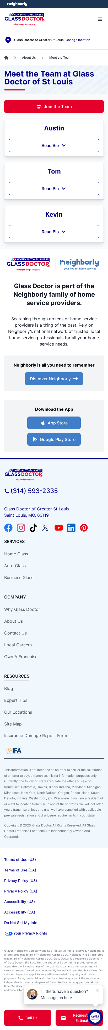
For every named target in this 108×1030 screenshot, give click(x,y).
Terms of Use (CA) (20, 870)
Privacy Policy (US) (20, 880)
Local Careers (18, 644)
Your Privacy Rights (30, 933)
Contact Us (15, 633)
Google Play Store (57, 439)
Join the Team (58, 106)
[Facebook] (8, 528)
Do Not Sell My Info (20, 922)
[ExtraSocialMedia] (33, 528)
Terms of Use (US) (20, 859)
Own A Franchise (20, 656)
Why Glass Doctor (22, 609)
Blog (8, 688)
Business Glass (18, 577)
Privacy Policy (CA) (20, 891)
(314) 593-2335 (34, 491)
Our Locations (18, 712)
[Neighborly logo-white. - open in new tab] (17, 4)
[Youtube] (59, 528)
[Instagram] (21, 528)
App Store (58, 422)
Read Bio (50, 145)
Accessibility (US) (19, 901)
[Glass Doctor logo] (28, 264)
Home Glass (16, 553)
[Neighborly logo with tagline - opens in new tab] (81, 264)
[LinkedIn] (71, 528)
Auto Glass (15, 565)
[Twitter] (46, 528)
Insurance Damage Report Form (35, 735)
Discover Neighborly (50, 378)
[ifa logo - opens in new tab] (14, 751)
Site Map (13, 724)
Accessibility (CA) (19, 912)
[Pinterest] (84, 528)
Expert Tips (15, 700)
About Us (13, 621)
